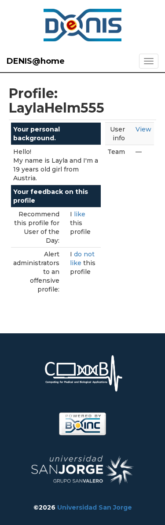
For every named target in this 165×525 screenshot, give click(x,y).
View (143, 129)
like (79, 214)
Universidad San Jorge (94, 507)
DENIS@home (36, 61)
